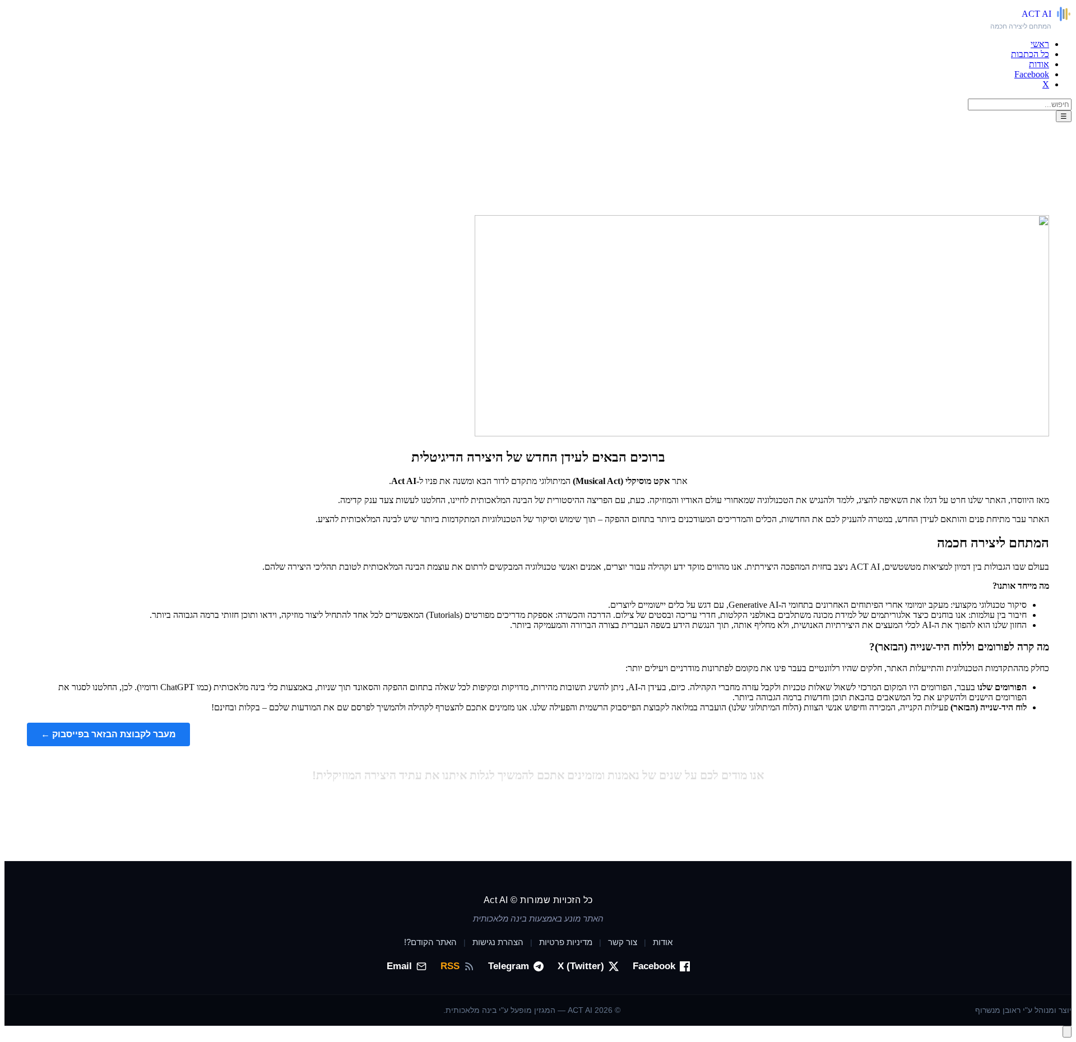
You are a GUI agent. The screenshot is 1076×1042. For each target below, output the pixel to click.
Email (399, 966)
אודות (1039, 64)
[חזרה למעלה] (1067, 1032)
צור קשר (622, 942)
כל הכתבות (1030, 54)
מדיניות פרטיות (565, 942)
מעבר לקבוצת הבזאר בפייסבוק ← (108, 734)
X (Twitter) (581, 966)
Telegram (508, 966)
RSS (450, 966)
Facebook (1031, 74)
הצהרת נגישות (497, 942)
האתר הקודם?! (430, 942)
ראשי (1040, 44)
